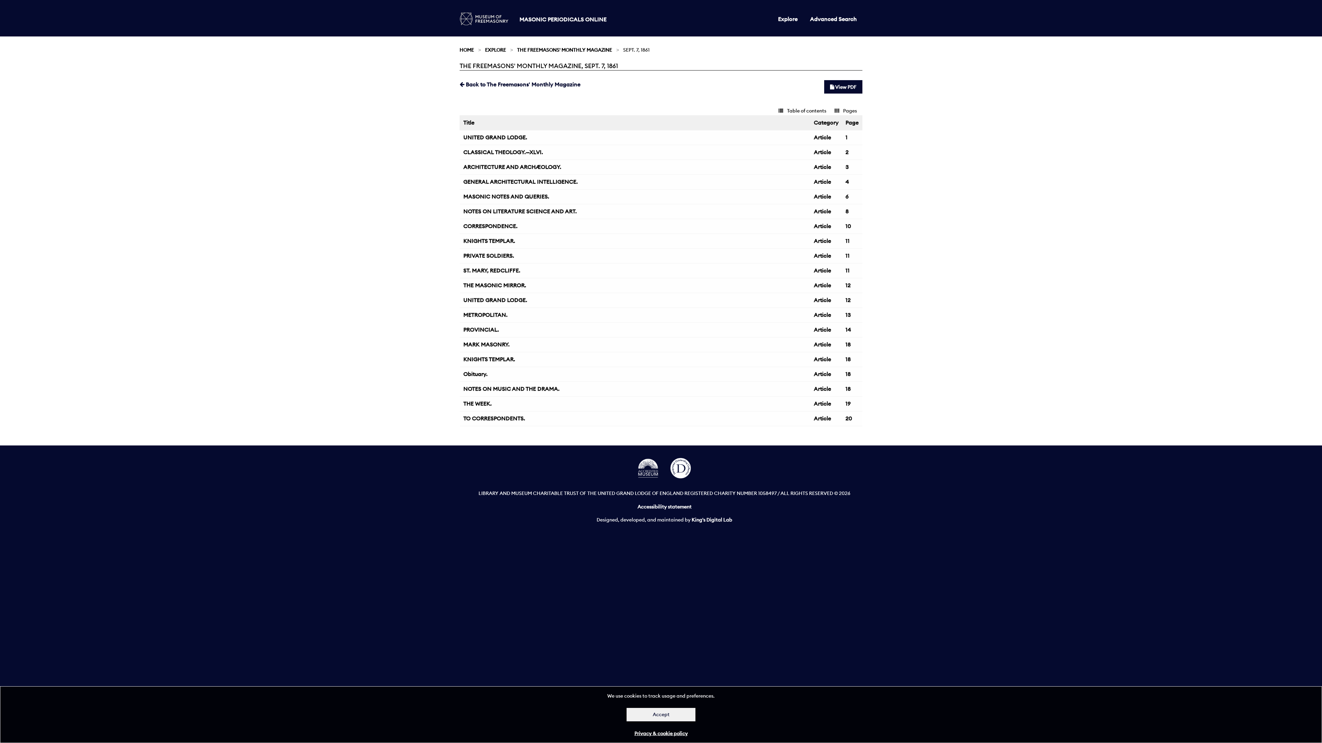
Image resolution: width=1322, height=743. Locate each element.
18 (848, 344)
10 (848, 226)
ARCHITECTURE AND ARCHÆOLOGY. (512, 166)
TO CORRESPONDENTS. (494, 418)
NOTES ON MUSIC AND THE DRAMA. (511, 388)
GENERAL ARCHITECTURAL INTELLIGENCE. (520, 181)
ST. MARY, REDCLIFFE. (491, 270)
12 (848, 285)
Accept (661, 714)
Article (822, 137)
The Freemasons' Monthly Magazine (564, 50)
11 (848, 240)
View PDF (845, 87)
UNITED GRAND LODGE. (495, 137)
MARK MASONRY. (486, 344)
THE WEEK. (477, 403)
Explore (788, 18)
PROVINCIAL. (481, 329)
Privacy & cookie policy (661, 733)
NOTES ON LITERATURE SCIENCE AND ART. (520, 211)
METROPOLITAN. (485, 314)
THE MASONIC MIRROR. (494, 285)
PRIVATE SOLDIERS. (488, 255)
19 (848, 403)
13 (848, 314)
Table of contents (806, 111)
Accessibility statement (665, 507)
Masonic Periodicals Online (563, 19)
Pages (849, 111)
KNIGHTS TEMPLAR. (489, 240)
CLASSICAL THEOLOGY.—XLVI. (503, 152)
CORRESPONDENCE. (490, 226)
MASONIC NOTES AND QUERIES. (506, 196)
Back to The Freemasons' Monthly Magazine (522, 84)
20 (849, 418)
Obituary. (475, 373)
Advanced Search (833, 18)
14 (848, 329)
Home (467, 50)
